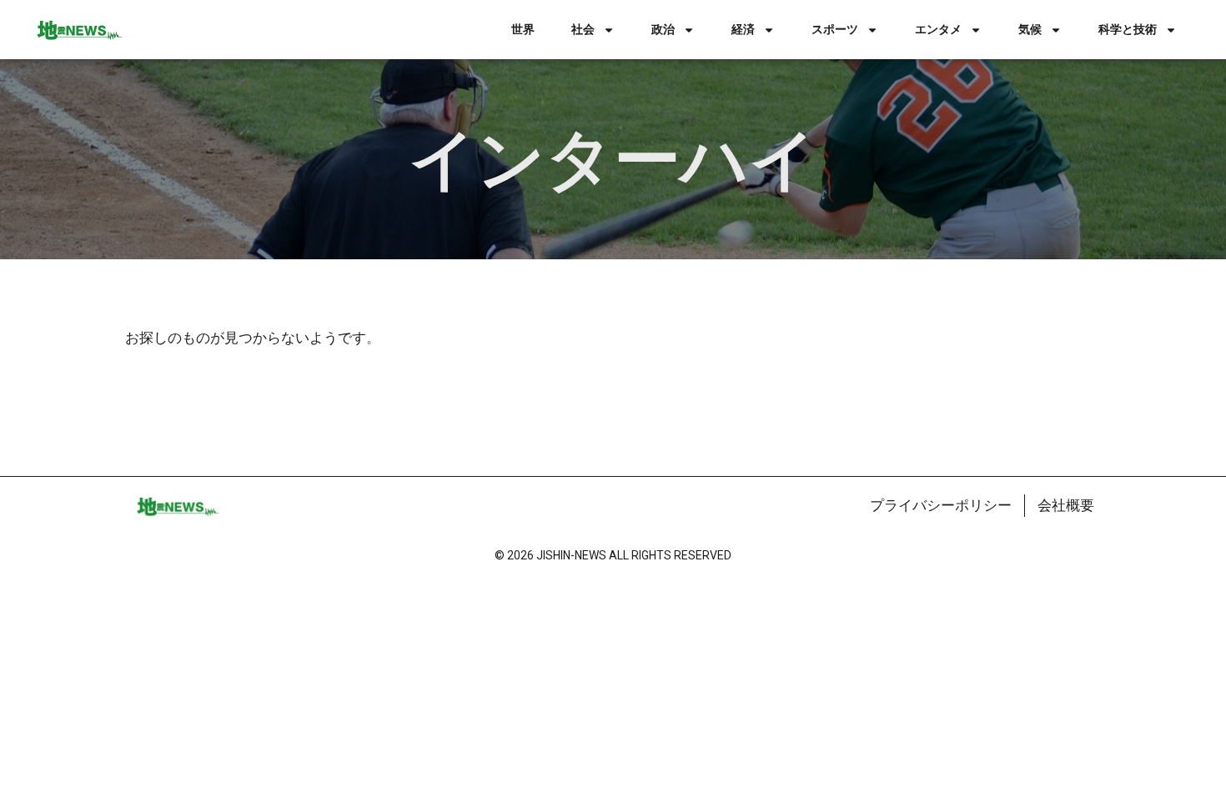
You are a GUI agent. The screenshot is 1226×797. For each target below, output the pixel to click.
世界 (523, 29)
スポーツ (834, 29)
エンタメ (938, 29)
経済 (743, 29)
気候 (1030, 29)
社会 (583, 29)
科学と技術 (1127, 29)
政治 (663, 29)
